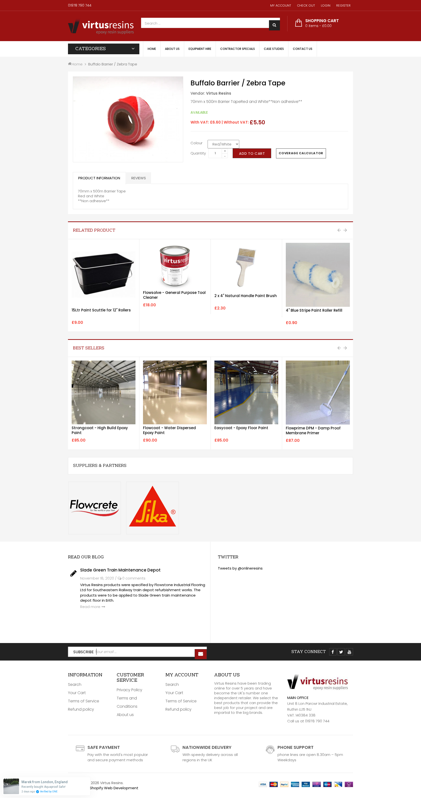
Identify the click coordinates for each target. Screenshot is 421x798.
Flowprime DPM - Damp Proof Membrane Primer (313, 430)
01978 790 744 (79, 5)
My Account (280, 5)
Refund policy (81, 709)
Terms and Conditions (127, 702)
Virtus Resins (218, 93)
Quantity (198, 153)
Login (325, 5)
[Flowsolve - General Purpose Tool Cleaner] (175, 266)
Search (74, 684)
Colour (196, 142)
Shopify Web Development (114, 787)
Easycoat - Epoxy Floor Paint (241, 427)
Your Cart (77, 693)
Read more (90, 606)
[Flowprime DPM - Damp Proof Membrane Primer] (318, 393)
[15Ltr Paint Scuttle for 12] (103, 275)
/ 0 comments (130, 578)
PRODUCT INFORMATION (99, 178)
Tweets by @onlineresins (240, 568)
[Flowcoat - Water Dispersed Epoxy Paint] (175, 392)
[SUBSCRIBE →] (201, 654)
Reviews (138, 178)
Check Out (306, 5)
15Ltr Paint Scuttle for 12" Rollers (101, 310)
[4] (318, 275)
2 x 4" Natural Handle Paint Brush (245, 295)
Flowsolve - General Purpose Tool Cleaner (174, 295)
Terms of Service (83, 701)
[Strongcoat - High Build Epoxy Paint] (103, 392)
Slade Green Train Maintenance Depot (120, 570)
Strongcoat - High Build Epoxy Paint (100, 430)
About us (125, 714)
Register (343, 5)
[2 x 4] (246, 267)
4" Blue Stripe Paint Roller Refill (314, 310)
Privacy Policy (129, 690)
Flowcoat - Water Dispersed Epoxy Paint (169, 430)
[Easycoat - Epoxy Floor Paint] (246, 392)
